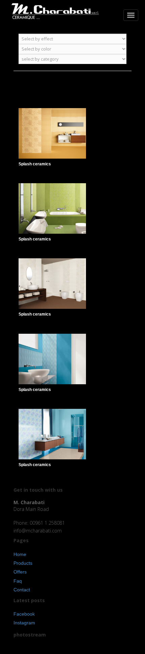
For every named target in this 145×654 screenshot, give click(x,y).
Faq (17, 581)
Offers (20, 572)
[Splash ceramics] (77, 140)
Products (22, 563)
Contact (21, 589)
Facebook (24, 614)
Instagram (24, 622)
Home (19, 554)
